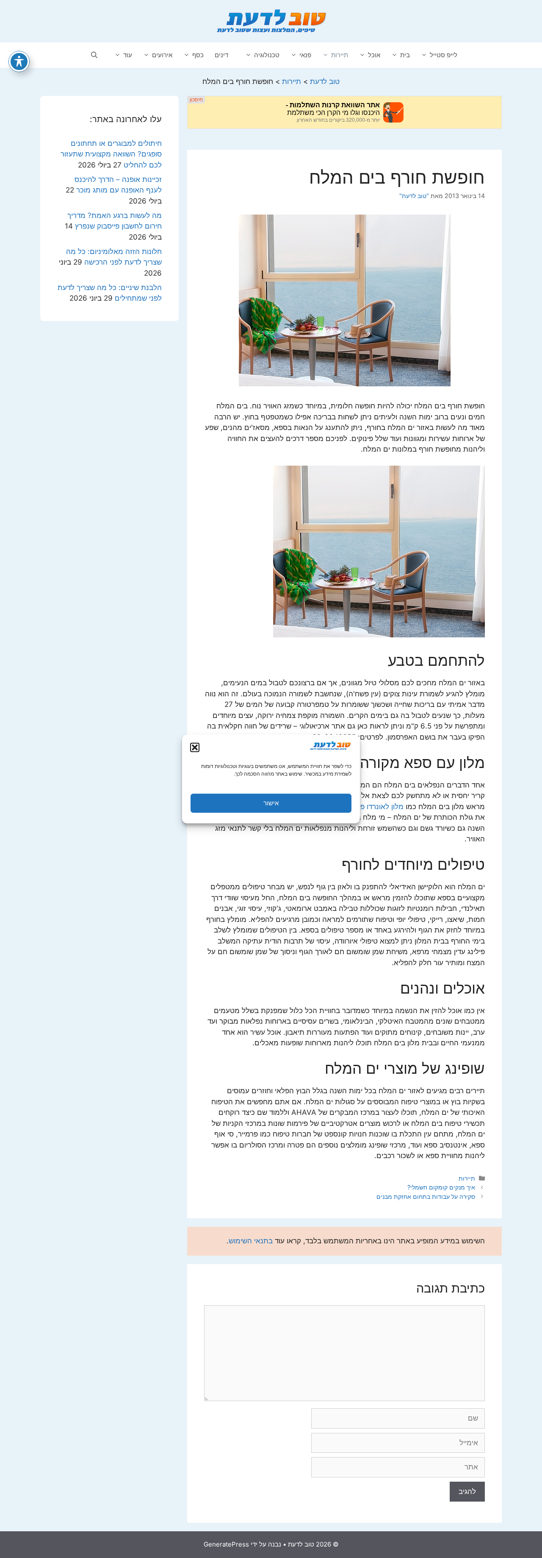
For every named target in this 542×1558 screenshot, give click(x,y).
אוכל (374, 55)
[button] (195, 747)
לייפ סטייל (443, 55)
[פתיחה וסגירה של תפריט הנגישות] (19, 61)
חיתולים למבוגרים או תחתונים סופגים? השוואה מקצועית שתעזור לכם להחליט (111, 154)
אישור (271, 803)
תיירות (339, 55)
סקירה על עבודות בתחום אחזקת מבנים (425, 1196)
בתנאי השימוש (251, 1241)
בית (405, 55)
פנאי (305, 55)
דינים (221, 55)
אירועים (162, 55)
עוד (127, 55)
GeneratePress (226, 1544)
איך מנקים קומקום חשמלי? (441, 1187)
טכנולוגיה (266, 55)
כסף (198, 55)
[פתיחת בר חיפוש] (94, 55)
